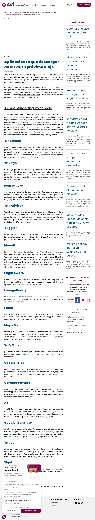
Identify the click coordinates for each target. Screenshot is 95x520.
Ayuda (52, 5)
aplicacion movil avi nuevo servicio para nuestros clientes (76, 319)
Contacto (43, 5)
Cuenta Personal (84, 5)
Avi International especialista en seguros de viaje (40, 12)
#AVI (6, 18)
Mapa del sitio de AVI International (17, 513)
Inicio (6, 12)
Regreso (8, 56)
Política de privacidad (18, 517)
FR (68, 5)
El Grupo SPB (35, 505)
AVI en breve (35, 503)
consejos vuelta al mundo (76, 332)
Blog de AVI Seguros (16, 12)
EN (71, 5)
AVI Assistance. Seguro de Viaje (28, 108)
